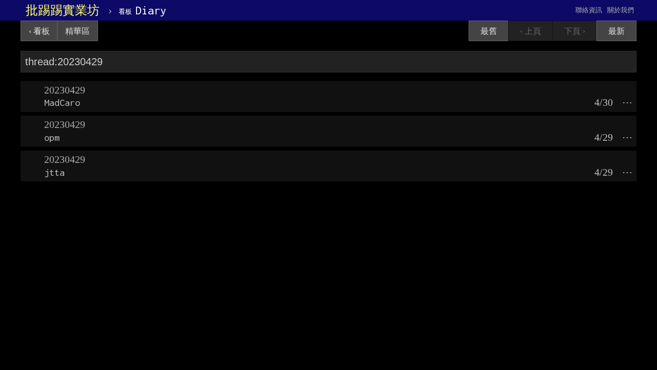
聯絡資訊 (588, 10)
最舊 (488, 31)
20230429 (64, 90)
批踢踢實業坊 (63, 10)
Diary (142, 10)
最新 (616, 31)
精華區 (77, 31)
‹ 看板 (39, 31)
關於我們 (620, 10)
